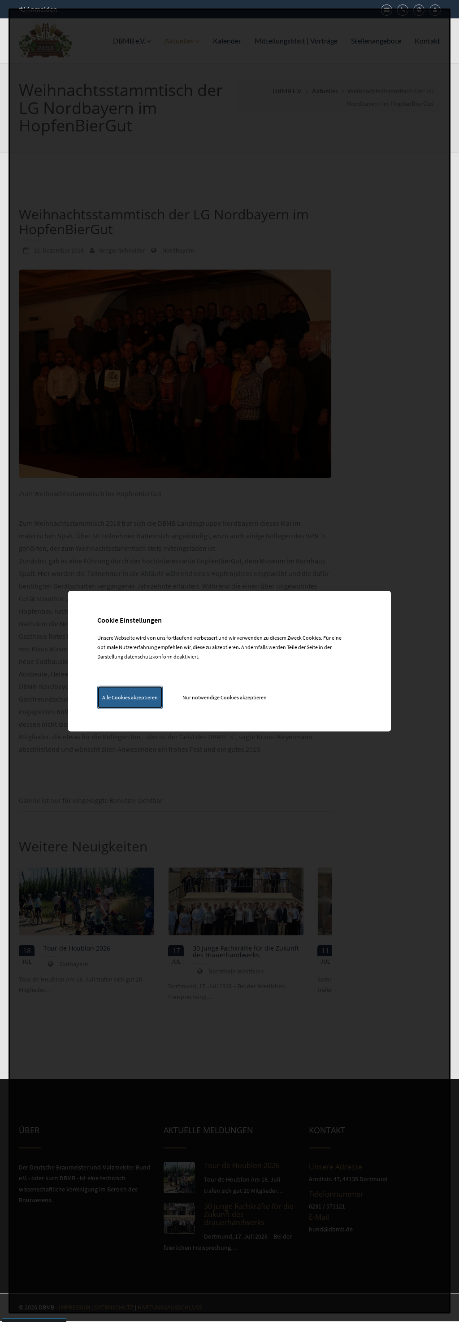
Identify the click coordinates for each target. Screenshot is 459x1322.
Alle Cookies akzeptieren (130, 697)
